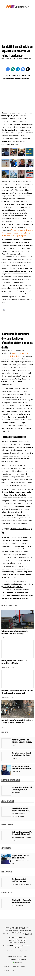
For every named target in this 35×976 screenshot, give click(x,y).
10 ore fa (8, 667)
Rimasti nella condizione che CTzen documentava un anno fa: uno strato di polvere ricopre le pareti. (17, 233)
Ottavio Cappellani (18, 905)
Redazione (10, 350)
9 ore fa (7, 637)
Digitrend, (3, 637)
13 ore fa (8, 727)
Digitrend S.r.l (24, 951)
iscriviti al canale (22, 79)
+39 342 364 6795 (21, 940)
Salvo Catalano (14, 58)
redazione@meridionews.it (18, 939)
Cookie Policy (9, 970)
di (12, 792)
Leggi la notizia (16, 745)
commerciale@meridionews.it (22, 945)
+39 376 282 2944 (20, 942)
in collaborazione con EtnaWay (22, 884)
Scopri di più (28, 934)
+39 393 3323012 (17, 947)
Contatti (7, 966)
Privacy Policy (19, 966)
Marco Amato (17, 792)
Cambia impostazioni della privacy (17, 956)
